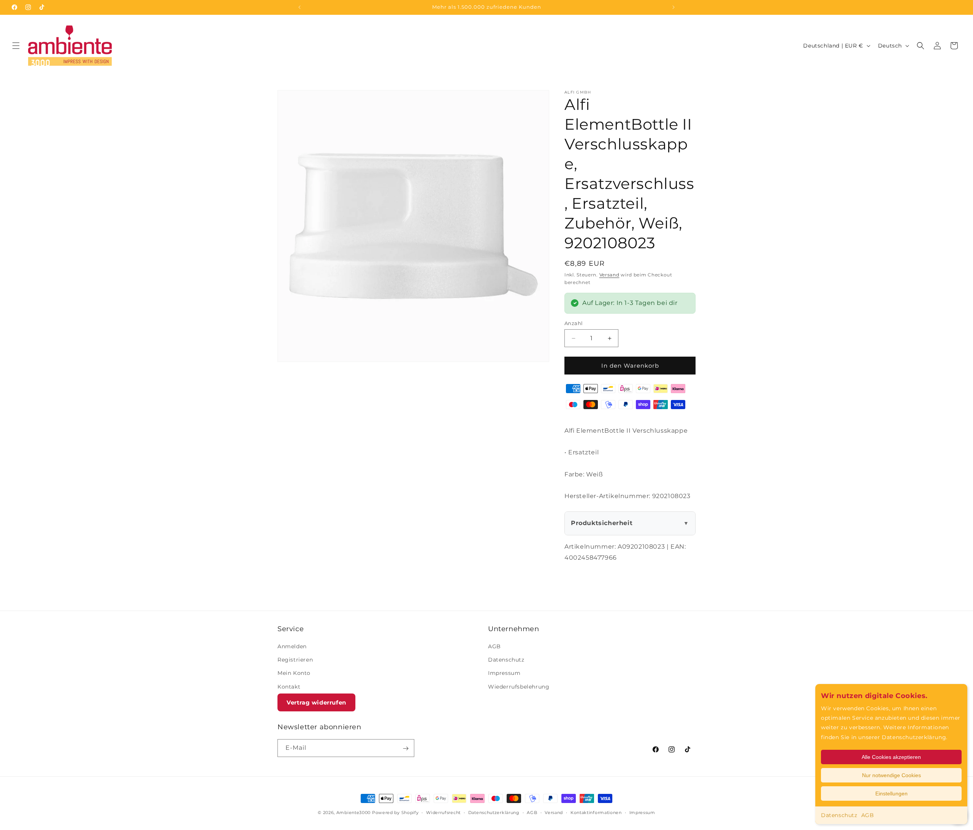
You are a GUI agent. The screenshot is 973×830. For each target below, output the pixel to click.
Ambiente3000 (353, 812)
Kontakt (288, 686)
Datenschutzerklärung (494, 812)
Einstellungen (891, 793)
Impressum (504, 673)
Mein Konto (294, 673)
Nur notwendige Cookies (891, 775)
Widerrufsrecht (443, 812)
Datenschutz (839, 815)
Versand (609, 275)
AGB (867, 815)
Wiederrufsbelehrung (518, 686)
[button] (16, 45)
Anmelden (292, 646)
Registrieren (295, 660)
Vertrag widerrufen (316, 702)
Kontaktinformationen (596, 812)
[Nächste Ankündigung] (673, 7)
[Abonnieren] (405, 748)
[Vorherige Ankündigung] (299, 7)
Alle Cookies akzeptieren (891, 757)
